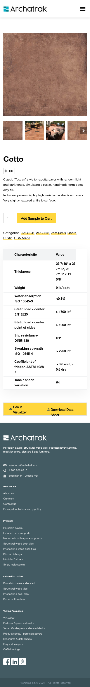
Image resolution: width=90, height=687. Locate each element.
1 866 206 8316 (18, 470)
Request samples (13, 644)
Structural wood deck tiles (18, 543)
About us (8, 493)
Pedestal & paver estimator (18, 623)
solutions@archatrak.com (23, 465)
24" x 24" (42, 233)
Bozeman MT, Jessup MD (23, 475)
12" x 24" (27, 233)
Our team (8, 498)
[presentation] (6, 130)
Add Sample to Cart (36, 218)
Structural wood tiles (15, 588)
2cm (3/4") (58, 233)
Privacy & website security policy (22, 509)
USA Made (22, 238)
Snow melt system (14, 564)
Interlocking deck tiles (16, 593)
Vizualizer (8, 617)
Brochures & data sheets (17, 638)
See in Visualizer (20, 409)
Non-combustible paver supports (22, 538)
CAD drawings (11, 649)
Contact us (9, 503)
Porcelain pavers (12, 527)
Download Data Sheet (62, 411)
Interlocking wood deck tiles (19, 548)
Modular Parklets (13, 559)
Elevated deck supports (16, 533)
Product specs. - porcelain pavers (22, 633)
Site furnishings (12, 554)
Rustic (7, 238)
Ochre (72, 233)
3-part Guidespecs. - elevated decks (24, 628)
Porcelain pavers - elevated (19, 583)
